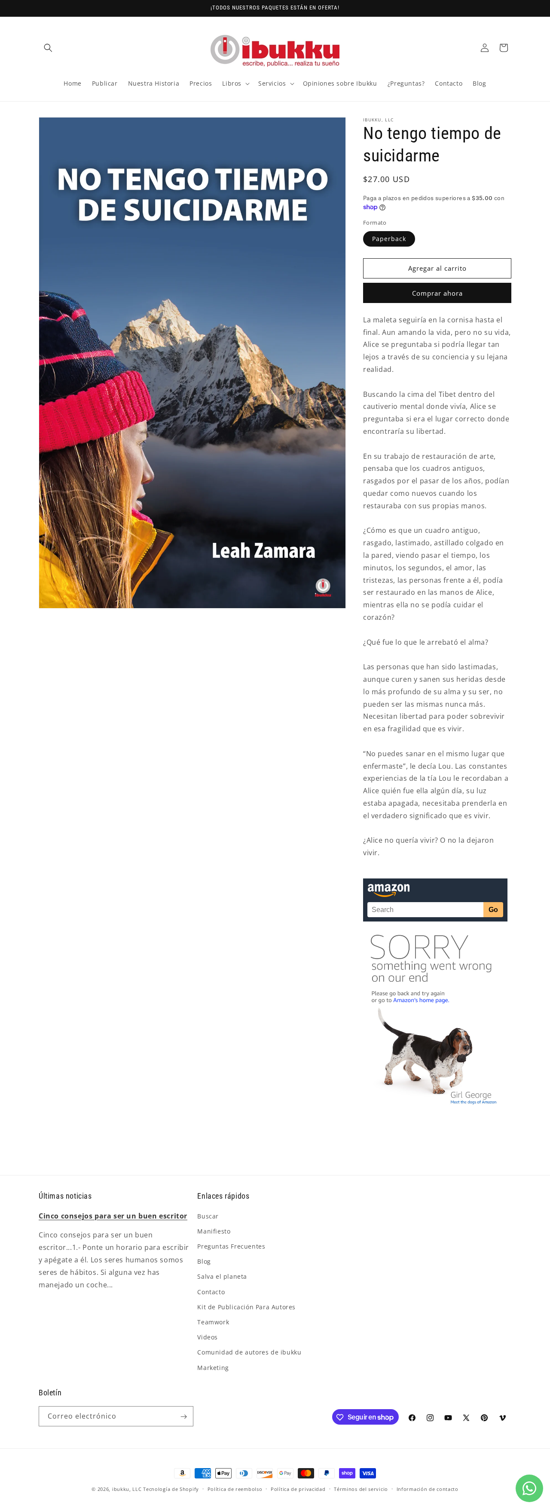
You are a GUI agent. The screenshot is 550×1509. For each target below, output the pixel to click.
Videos (207, 1337)
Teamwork (213, 1321)
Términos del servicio (361, 1488)
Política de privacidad (298, 1488)
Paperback (389, 239)
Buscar (208, 1216)
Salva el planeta (222, 1276)
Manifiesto (213, 1231)
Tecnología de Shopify (171, 1489)
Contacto (211, 1291)
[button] (48, 47)
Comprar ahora (437, 293)
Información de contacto (427, 1488)
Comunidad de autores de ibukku (249, 1352)
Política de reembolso (235, 1488)
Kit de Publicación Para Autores (246, 1306)
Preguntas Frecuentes (231, 1246)
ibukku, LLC (127, 1489)
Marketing (213, 1367)
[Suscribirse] (183, 1417)
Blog (204, 1261)
